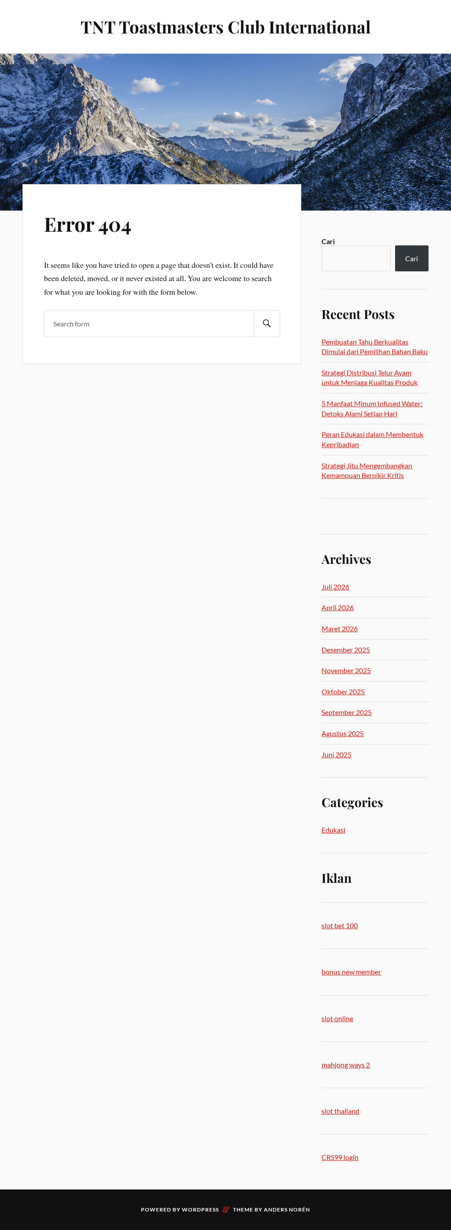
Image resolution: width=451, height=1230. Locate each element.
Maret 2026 (340, 628)
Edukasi (333, 830)
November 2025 (346, 670)
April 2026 (338, 607)
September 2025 (347, 712)
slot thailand (340, 1111)
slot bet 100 (340, 925)
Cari (328, 241)
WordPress (200, 1209)
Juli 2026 (335, 586)
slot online (337, 1018)
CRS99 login (340, 1157)
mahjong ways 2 (346, 1064)
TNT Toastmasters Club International (226, 26)
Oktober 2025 (343, 691)
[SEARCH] (267, 323)
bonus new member (351, 971)
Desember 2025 (346, 649)
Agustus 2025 (343, 733)
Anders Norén (287, 1209)
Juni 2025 (336, 754)
